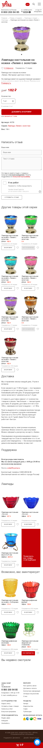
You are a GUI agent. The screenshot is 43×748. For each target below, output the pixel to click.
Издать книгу (5, 703)
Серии (25, 709)
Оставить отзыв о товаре (9, 706)
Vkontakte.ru (5, 723)
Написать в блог (7, 709)
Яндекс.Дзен (5, 718)
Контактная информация (31, 691)
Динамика (16, 738)
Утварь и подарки (16, 18)
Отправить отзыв (12, 197)
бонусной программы (21, 177)
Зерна (6, 4)
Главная (4, 18)
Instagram (4, 720)
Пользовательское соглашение (22, 734)
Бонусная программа (8, 711)
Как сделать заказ (29, 686)
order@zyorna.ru (13, 468)
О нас (25, 696)
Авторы (25, 703)
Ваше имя (5, 147)
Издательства (28, 706)
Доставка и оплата (30, 688)
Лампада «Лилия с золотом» (19, 126)
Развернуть (6, 83)
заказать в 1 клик (10, 116)
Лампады (4, 20)
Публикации (27, 711)
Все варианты (28, 653)
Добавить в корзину (21, 112)
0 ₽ (27, 4)
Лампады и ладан (30, 18)
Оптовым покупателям (31, 694)
